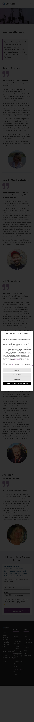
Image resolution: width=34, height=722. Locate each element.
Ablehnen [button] (17, 379)
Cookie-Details (6, 389)
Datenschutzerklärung (14, 358)
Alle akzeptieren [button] (17, 374)
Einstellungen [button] (17, 359)
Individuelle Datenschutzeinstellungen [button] (17, 383)
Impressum (28, 389)
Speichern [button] (17, 370)
